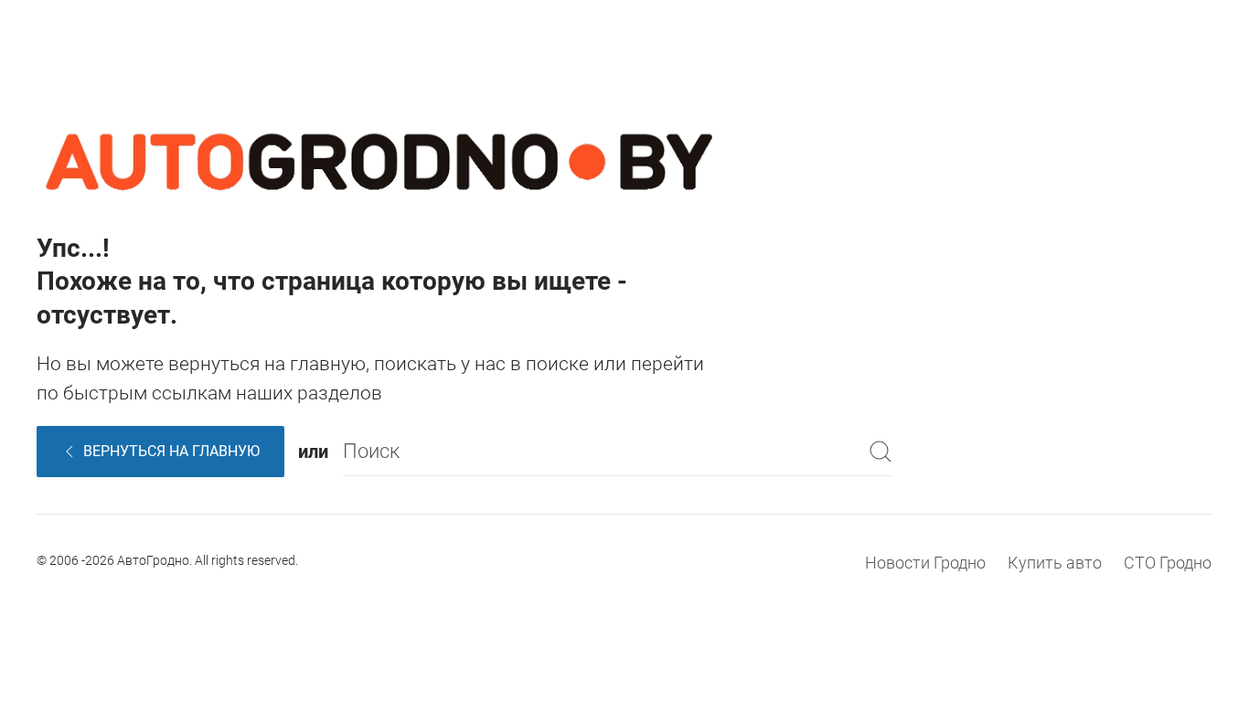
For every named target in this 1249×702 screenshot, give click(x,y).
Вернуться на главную (171, 451)
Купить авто (1055, 562)
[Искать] (880, 451)
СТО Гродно (1168, 562)
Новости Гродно (925, 562)
